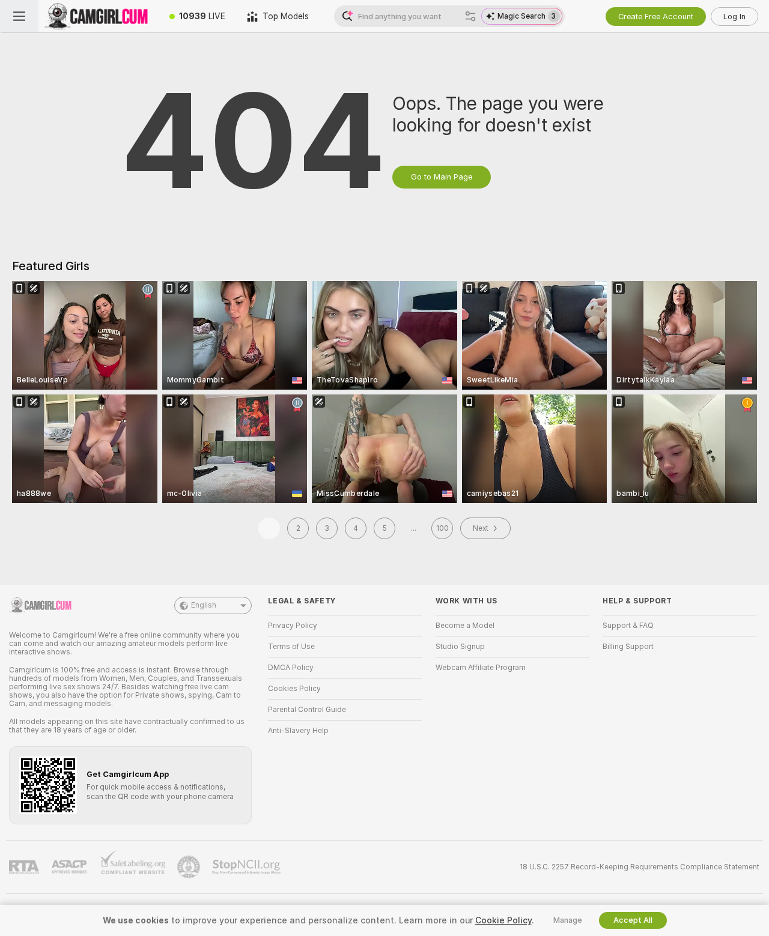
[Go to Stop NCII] (247, 867)
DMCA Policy (291, 667)
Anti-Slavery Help (298, 730)
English (203, 605)
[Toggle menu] (19, 16)
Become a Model (465, 625)
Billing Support (628, 646)
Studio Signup (460, 646)
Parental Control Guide (307, 709)
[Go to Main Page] (98, 16)
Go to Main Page (441, 176)
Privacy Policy (292, 625)
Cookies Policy (294, 688)
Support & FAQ (628, 625)
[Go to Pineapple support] (189, 867)
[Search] (470, 16)
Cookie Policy (503, 920)
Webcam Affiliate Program (481, 667)
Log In (734, 16)
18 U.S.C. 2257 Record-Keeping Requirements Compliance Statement (639, 867)
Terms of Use (291, 646)
